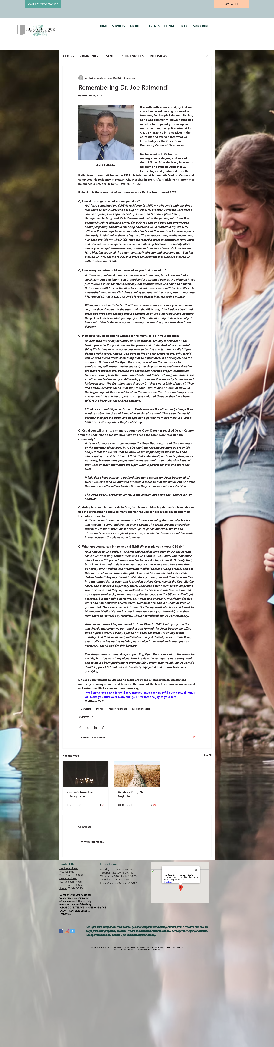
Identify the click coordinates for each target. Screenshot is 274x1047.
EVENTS (110, 56)
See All (208, 754)
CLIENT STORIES (133, 56)
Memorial (85, 708)
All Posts (68, 56)
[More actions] (194, 78)
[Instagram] (67, 931)
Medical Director (141, 708)
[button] (207, 56)
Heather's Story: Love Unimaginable (80, 794)
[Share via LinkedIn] (95, 727)
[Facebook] (61, 931)
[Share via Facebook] (79, 727)
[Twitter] (72, 931)
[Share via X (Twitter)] (87, 727)
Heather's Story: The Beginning (131, 794)
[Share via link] (103, 727)
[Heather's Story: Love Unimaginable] (85, 774)
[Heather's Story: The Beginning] (137, 774)
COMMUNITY (89, 56)
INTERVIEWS (158, 56)
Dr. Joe (99, 708)
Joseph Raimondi (118, 708)
